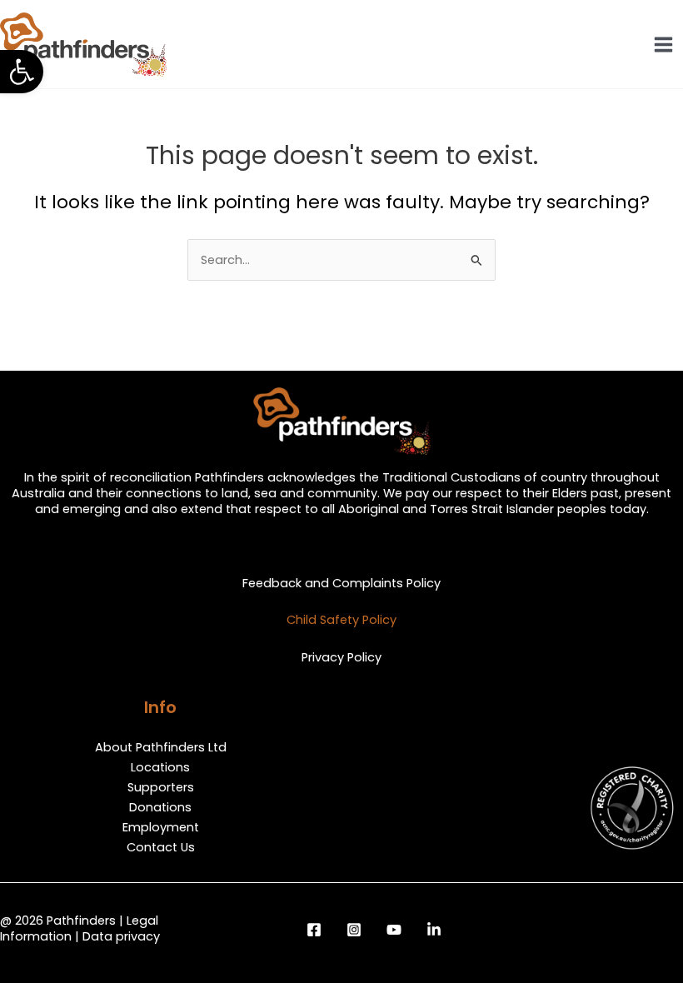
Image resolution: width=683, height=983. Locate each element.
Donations (160, 807)
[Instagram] (353, 929)
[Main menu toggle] (663, 44)
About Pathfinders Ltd (161, 747)
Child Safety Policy (341, 619)
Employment (160, 827)
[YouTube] (393, 929)
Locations (160, 767)
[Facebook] (314, 929)
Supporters (160, 787)
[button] (21, 71)
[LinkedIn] (433, 929)
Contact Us (161, 847)
